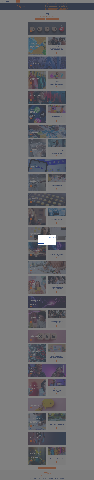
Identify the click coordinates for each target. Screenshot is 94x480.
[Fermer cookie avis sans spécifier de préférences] (55, 236)
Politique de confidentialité (52, 237)
